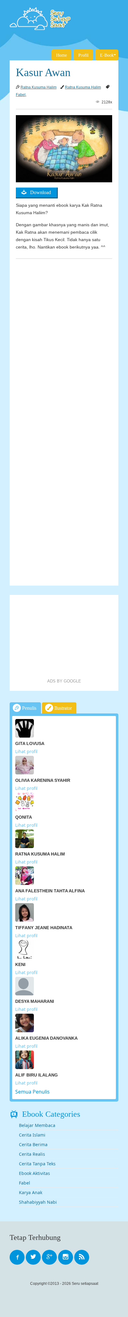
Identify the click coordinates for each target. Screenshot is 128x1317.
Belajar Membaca (37, 1125)
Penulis (28, 708)
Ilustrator (62, 708)
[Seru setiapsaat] (64, 18)
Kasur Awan (43, 72)
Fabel (20, 95)
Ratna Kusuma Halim (39, 87)
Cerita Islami (32, 1135)
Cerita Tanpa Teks (37, 1164)
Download (38, 192)
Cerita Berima (33, 1144)
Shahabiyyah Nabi (38, 1202)
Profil (83, 55)
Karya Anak (30, 1192)
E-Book (107, 55)
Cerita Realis (32, 1154)
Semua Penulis (32, 1091)
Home (61, 55)
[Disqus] (64, 339)
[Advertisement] (64, 636)
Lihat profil (26, 751)
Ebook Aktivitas (34, 1173)
